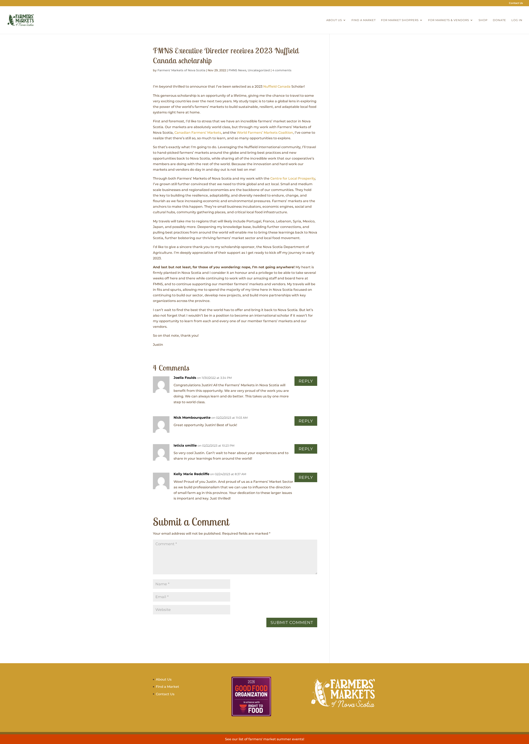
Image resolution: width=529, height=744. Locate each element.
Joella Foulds (185, 378)
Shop (483, 20)
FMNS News (237, 70)
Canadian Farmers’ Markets (197, 133)
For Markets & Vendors (448, 20)
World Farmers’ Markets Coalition (265, 133)
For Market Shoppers (400, 20)
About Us (334, 20)
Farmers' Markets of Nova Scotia (181, 70)
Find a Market (363, 20)
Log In (516, 20)
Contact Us (516, 3)
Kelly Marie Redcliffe (191, 474)
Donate (499, 20)
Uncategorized (259, 70)
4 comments (281, 70)
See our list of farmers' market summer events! (264, 739)
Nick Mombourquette (192, 418)
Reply (306, 381)
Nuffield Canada (277, 86)
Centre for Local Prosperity (292, 178)
